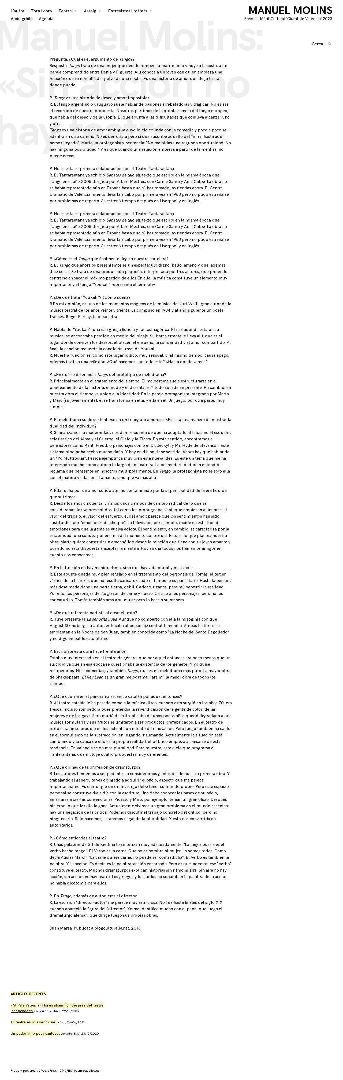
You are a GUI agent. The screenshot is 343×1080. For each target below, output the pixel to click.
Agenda (46, 18)
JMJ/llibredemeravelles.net (80, 1071)
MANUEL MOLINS (290, 10)
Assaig (90, 11)
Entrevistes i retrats (127, 11)
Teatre (65, 11)
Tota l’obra (41, 11)
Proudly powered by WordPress (34, 1071)
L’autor (17, 11)
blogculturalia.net (111, 928)
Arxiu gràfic (21, 18)
